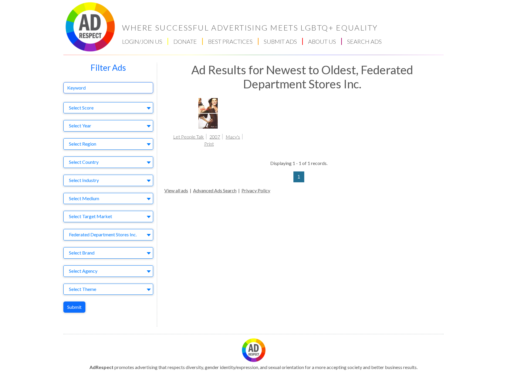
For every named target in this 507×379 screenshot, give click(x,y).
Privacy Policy (255, 190)
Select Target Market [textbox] (90, 216)
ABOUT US (322, 41)
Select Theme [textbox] (82, 289)
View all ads (176, 190)
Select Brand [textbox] (81, 252)
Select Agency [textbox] (83, 271)
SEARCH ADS (364, 41)
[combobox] (108, 108)
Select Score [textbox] (81, 107)
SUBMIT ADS (280, 41)
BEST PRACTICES (230, 41)
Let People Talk (188, 136)
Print (209, 143)
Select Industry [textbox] (84, 180)
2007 (214, 136)
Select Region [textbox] (82, 143)
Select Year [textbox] (80, 125)
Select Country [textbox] (84, 162)
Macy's (233, 136)
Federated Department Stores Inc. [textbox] (103, 234)
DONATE (185, 41)
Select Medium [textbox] (84, 198)
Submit (74, 307)
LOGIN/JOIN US (142, 41)
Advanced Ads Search (214, 190)
